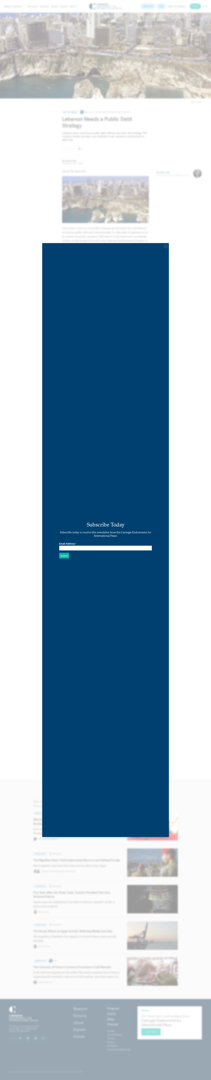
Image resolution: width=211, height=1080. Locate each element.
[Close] (166, 246)
